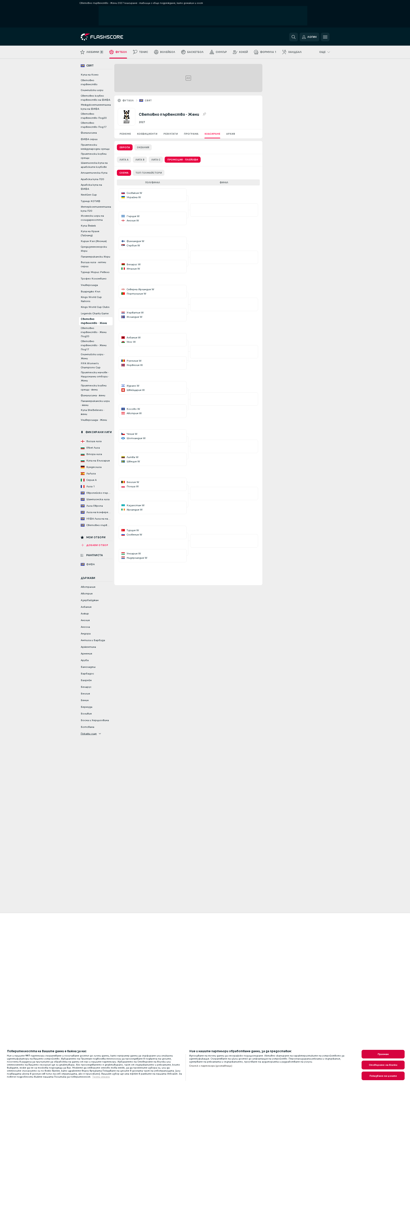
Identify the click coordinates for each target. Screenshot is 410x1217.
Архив (230, 133)
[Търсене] (293, 37)
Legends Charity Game (95, 313)
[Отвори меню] (325, 37)
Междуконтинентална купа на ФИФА (96, 107)
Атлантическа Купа (94, 172)
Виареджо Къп (90, 291)
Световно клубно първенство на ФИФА (95, 98)
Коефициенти (147, 133)
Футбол (128, 100)
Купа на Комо (90, 74)
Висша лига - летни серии (93, 264)
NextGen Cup (89, 194)
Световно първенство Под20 (94, 116)
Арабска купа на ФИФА (91, 187)
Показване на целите (383, 1075)
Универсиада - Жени (94, 420)
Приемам (383, 1054)
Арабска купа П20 (92, 179)
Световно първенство (89, 82)
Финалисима (89, 132)
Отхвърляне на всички (383, 1064)
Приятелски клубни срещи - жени (94, 387)
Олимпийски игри (92, 90)
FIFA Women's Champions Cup (91, 365)
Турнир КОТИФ (90, 201)
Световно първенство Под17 (94, 125)
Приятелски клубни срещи (94, 156)
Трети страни (101, 1076)
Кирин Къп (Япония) (94, 241)
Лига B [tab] (139, 159)
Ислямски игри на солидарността (92, 218)
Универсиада (89, 285)
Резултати (170, 133)
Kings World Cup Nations (91, 299)
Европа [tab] (124, 147)
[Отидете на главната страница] (110, 37)
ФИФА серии (89, 139)
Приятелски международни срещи (95, 147)
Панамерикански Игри (95, 256)
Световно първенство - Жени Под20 (94, 332)
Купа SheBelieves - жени (92, 412)
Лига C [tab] (155, 159)
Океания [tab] (143, 147)
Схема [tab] (123, 172)
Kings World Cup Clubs (95, 307)
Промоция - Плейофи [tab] (182, 159)
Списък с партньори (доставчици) (210, 1065)
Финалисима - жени (93, 395)
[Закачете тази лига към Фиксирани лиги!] (204, 114)
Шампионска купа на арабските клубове (94, 165)
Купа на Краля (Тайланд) (90, 233)
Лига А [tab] (123, 159)
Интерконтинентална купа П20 (96, 209)
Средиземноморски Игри (94, 249)
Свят (148, 100)
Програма (191, 133)
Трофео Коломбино (94, 278)
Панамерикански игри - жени (95, 403)
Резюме (125, 133)
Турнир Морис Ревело (95, 272)
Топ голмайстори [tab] (148, 172)
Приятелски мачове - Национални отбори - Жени (95, 376)
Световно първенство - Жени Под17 (94, 345)
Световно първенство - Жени (94, 321)
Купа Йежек (88, 225)
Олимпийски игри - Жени (93, 356)
